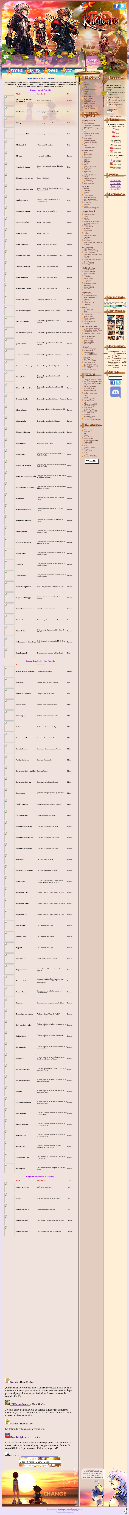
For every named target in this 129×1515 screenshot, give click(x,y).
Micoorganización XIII (91, 223)
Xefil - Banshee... (121, 353)
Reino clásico (88, 138)
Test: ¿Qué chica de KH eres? (93, 381)
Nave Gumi (87, 168)
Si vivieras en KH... (90, 388)
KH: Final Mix (88, 359)
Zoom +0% (115, 189)
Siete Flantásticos (89, 140)
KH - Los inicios (89, 400)
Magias (86, 177)
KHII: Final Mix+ (89, 362)
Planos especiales (89, 147)
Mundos (86, 192)
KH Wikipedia (88, 107)
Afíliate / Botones (89, 103)
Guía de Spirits (88, 316)
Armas (86, 164)
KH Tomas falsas (89, 413)
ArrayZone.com (72, 1509)
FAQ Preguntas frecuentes (92, 328)
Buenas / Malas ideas (90, 393)
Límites (86, 233)
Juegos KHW (88, 105)
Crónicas (86, 323)
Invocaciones (88, 157)
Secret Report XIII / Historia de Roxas (93, 243)
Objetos (86, 159)
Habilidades (87, 171)
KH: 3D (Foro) (88, 309)
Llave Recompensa (89, 199)
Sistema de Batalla (89, 178)
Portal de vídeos (89, 437)
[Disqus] (40, 1335)
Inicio (85, 82)
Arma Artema (88, 127)
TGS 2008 (87, 265)
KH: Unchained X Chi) (91, 366)
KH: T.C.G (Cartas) (90, 369)
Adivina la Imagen (89, 406)
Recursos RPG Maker (90, 456)
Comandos (87, 277)
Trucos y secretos (89, 318)
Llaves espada (88, 314)
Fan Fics (86, 402)
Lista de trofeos (88, 338)
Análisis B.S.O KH (90, 175)
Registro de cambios (90, 89)
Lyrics (85, 395)
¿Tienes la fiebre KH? (90, 404)
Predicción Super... (120, 358)
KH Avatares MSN (89, 416)
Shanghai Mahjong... (115, 357)
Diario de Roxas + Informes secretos (92, 260)
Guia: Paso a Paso (89, 297)
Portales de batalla (89, 123)
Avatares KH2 (88, 240)
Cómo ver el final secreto (92, 125)
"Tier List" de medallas (91, 332)
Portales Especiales (90, 321)
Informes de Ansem (90, 166)
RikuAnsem (61, 1509)
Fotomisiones (88, 135)
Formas (86, 216)
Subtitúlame (87, 100)
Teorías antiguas (89, 409)
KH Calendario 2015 (90, 411)
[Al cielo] (126, 1511)
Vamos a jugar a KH (90, 387)
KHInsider (58, 86)
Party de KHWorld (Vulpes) (92, 333)
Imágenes (87, 204)
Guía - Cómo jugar (90, 349)
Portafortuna (87, 122)
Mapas (86, 397)
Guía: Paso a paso (89, 252)
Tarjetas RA (87, 320)
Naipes (86, 194)
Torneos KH (87, 95)
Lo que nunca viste (90, 392)
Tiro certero (87, 280)
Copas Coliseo (88, 227)
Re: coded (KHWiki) (90, 295)
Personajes (87, 156)
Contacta (86, 91)
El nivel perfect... (114, 351)
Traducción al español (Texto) (93, 313)
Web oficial (87, 344)
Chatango (87, 88)
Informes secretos (89, 137)
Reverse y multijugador (91, 208)
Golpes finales (88, 278)
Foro (85, 86)
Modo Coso (87, 282)
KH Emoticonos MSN (91, 440)
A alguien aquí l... (114, 365)
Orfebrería (87, 161)
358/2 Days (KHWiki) (91, 251)
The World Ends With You (92, 419)
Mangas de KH (88, 438)
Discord (86, 84)
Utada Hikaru (88, 407)
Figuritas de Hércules (90, 142)
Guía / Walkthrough (90, 197)
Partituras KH (88, 442)
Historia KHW (88, 96)
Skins (85, 452)
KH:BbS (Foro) (89, 270)
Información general (90, 283)
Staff (85, 93)
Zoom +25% (115, 186)
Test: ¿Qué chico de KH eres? (93, 380)
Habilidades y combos (91, 201)
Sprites (86, 206)
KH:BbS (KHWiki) (90, 271)
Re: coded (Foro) (89, 294)
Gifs (85, 433)
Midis (85, 445)
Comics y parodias (89, 399)
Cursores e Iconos (89, 447)
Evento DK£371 (89, 263)
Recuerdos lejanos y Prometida (93, 129)
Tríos (85, 173)
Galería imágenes (89, 430)
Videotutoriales (88, 350)
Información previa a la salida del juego (93, 255)
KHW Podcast (88, 98)
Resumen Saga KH (90, 390)
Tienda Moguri (88, 195)
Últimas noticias (89, 342)
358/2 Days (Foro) (89, 249)
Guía (85, 152)
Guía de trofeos (88, 340)
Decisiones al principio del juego (92, 144)
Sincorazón (87, 202)
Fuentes (86, 449)
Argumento (87, 285)
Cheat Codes (88, 451)
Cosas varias (88, 444)
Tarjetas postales (89, 182)
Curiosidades (88, 154)
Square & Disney (89, 418)
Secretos (86, 170)
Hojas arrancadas (89, 183)
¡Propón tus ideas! (89, 102)
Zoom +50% (115, 183)
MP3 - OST (87, 431)
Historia (86, 188)
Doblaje (86, 163)
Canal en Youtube (89, 108)
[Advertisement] (115, 246)
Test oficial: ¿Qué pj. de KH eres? (92, 384)
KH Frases (87, 414)
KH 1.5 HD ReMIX (90, 361)
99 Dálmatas (88, 180)
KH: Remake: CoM (90, 364)
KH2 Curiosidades (89, 214)
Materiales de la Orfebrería (92, 133)
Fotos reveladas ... (114, 362)
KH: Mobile (87, 368)
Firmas (86, 454)
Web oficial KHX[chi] (90, 354)
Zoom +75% (115, 180)
